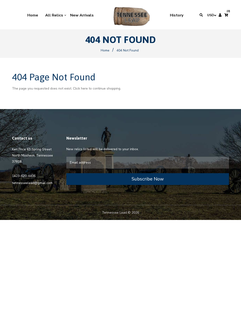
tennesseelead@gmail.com (32, 183)
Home (105, 50)
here (84, 88)
